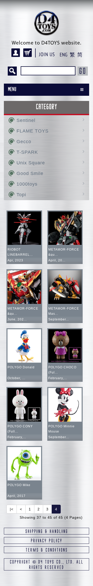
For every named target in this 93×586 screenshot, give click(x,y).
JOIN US (47, 54)
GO (82, 71)
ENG (63, 54)
